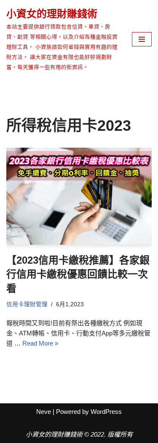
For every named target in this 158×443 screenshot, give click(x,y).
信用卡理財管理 (27, 304)
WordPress (106, 411)
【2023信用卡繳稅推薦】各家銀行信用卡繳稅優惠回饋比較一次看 (78, 274)
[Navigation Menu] (142, 39)
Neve (43, 411)
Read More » (40, 343)
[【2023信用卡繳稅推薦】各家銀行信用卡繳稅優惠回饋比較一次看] (79, 196)
